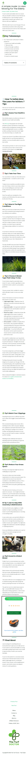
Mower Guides (5, 11)
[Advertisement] (14, 81)
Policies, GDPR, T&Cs (14, 723)
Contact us (14, 713)
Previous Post (14, 701)
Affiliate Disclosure (14, 720)
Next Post (14, 705)
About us (14, 718)
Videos (14, 710)
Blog (14, 715)
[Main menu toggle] (25, 3)
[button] (23, 62)
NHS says (7, 123)
